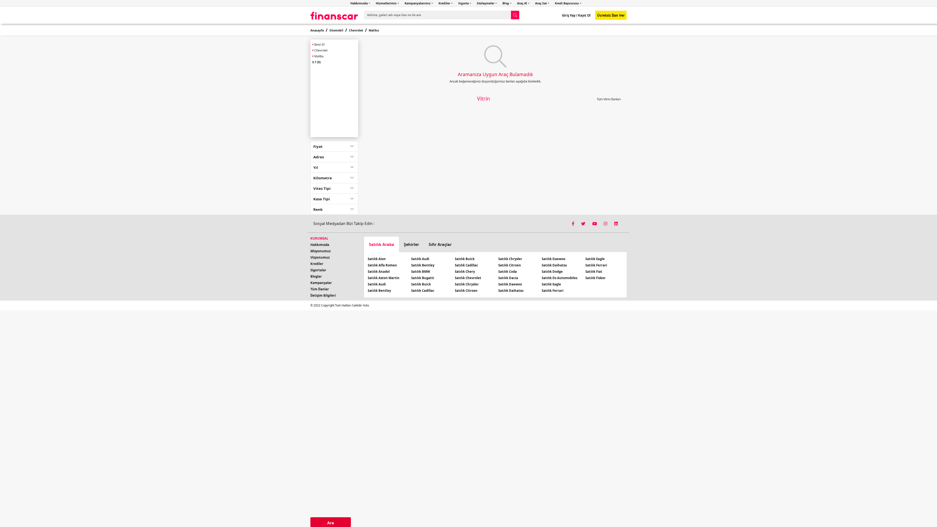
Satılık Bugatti (422, 278)
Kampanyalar (321, 283)
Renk (318, 209)
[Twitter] (583, 223)
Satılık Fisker (595, 278)
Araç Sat (541, 3)
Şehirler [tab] (411, 244)
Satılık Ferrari (552, 290)
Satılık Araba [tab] (381, 244)
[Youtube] (595, 223)
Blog (506, 3)
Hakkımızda (359, 3)
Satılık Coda (507, 271)
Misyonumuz (320, 251)
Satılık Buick (421, 284)
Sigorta (463, 3)
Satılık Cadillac (422, 290)
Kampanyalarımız (418, 3)
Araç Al (522, 3)
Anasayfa (317, 30)
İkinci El (319, 44)
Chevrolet (356, 30)
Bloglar (316, 276)
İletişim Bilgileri (323, 295)
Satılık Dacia (508, 278)
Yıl (315, 167)
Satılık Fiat (593, 271)
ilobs (366, 305)
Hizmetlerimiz (386, 3)
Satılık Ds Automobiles (559, 278)
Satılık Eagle (551, 284)
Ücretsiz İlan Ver (611, 15)
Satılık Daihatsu (511, 290)
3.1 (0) (316, 62)
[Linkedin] (616, 223)
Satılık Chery (465, 271)
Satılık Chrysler (467, 284)
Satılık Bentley (379, 290)
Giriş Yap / (569, 15)
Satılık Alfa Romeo (382, 265)
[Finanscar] (334, 15)
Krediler (444, 3)
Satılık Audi (377, 284)
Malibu (374, 30)
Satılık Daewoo (510, 284)
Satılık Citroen (466, 290)
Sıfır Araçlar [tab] (440, 244)
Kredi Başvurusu (567, 3)
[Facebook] (573, 223)
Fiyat (318, 146)
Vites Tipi (322, 188)
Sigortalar (318, 270)
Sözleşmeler (486, 3)
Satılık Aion (377, 259)
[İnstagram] (606, 223)
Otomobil (336, 30)
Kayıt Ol (584, 15)
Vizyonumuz (320, 257)
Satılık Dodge (552, 271)
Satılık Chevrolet (468, 278)
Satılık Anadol (379, 271)
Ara (330, 523)
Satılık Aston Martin (383, 278)
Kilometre (322, 177)
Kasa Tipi (321, 198)
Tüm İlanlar (319, 289)
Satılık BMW (420, 271)
